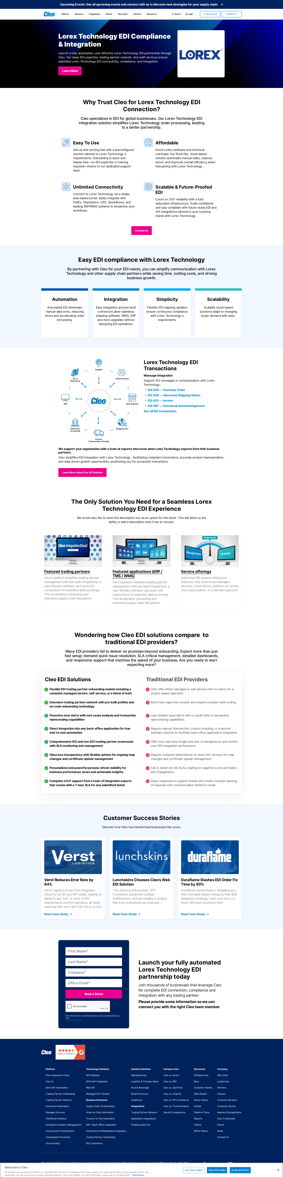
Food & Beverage (140, 1087)
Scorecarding (53, 1143)
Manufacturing (138, 1075)
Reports (198, 1118)
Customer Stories (203, 1087)
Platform (65, 14)
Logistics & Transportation (145, 1081)
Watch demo (211, 14)
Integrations (94, 14)
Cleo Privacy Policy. (73, 1020)
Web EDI (90, 1087)
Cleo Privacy (138, 1175)
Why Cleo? (123, 14)
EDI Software (93, 1075)
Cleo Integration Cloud (57, 1075)
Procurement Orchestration (60, 1131)
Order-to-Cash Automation (100, 1112)
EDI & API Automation (57, 1087)
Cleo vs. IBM (169, 1081)
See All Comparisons (174, 1112)
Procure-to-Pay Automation (100, 1118)
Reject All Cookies (217, 1170)
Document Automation (57, 1106)
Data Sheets (200, 1093)
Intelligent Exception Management (63, 1124)
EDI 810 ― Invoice (160, 400)
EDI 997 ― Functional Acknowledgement (176, 406)
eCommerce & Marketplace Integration (106, 1131)
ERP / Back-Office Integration (101, 1124)
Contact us (231, 14)
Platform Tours (201, 1112)
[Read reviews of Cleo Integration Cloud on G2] (70, 1052)
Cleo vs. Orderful (172, 1093)
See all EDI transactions (160, 411)
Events (220, 1124)
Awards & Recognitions (229, 1112)
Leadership (223, 1081)
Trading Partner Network (59, 1100)
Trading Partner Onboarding (60, 1093)
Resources (152, 14)
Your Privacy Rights (194, 1170)
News (220, 1131)
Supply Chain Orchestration (100, 1106)
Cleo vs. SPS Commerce (176, 1100)
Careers (221, 1093)
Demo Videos (201, 1100)
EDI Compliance (94, 1143)
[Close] (278, 1170)
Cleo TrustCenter (226, 1118)
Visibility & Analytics (56, 1118)
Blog (196, 1081)
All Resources (201, 1075)
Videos (197, 1124)
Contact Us (223, 1137)
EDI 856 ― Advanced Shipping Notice (174, 395)
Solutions (79, 14)
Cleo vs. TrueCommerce (176, 1106)
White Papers (201, 1131)
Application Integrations (143, 1118)
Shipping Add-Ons (140, 1124)
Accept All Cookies (240, 1170)
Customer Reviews (227, 1100)
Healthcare (137, 1100)
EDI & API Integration (97, 1081)
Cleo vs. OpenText (172, 1087)
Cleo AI (109, 14)
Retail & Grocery (139, 1093)
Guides (197, 1106)
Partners (137, 14)
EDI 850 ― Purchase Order (166, 390)
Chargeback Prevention (58, 1137)
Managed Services (55, 1112)
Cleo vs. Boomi (171, 1075)
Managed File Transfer (98, 1093)
